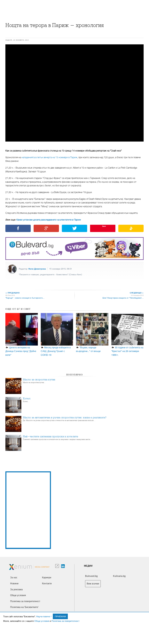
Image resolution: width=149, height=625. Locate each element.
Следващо (136, 292)
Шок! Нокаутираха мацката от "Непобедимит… (123, 297)
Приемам (60, 616)
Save (104, 226)
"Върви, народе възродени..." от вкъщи (88, 349)
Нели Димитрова (37, 268)
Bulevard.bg (91, 576)
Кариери (46, 577)
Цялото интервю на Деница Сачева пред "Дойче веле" (20, 351)
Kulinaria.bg (119, 576)
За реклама (16, 589)
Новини (14, 583)
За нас (13, 577)
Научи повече (43, 616)
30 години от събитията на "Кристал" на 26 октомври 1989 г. (127, 351)
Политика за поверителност (65, 620)
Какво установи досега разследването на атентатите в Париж (48, 219)
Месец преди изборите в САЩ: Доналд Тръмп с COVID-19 (56, 351)
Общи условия (41, 620)
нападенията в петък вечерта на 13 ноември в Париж (49, 157)
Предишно (12, 292)
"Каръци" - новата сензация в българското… (25, 297)
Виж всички (93, 583)
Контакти (47, 583)
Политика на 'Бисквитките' (24, 607)
